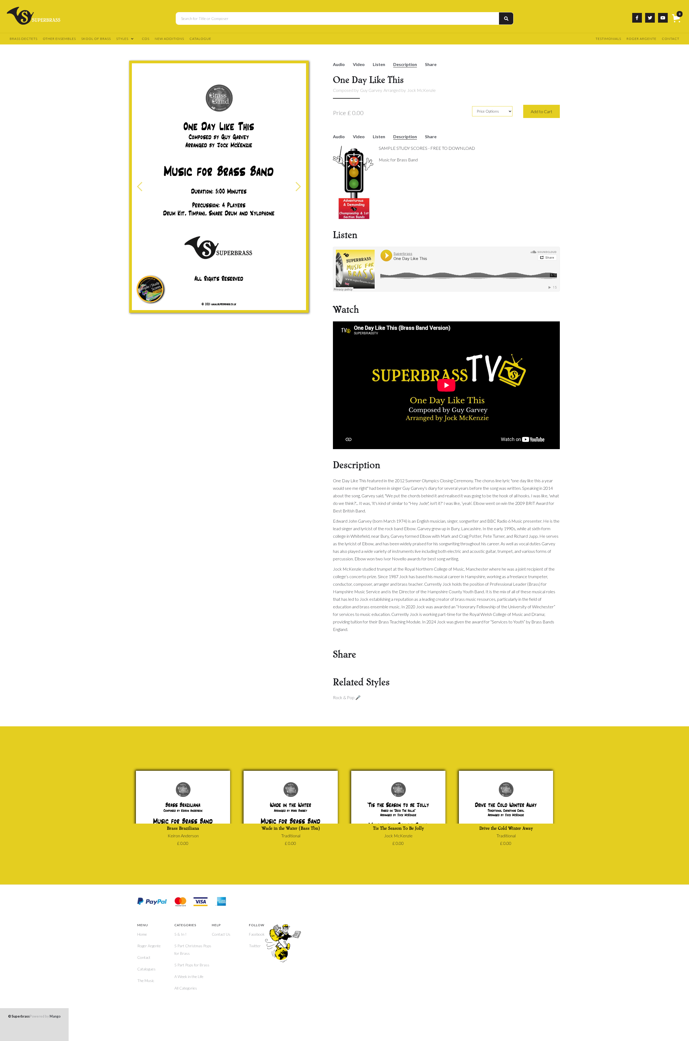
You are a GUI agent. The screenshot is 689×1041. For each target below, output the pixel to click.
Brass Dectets (23, 39)
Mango (45, 1016)
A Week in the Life (188, 976)
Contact (670, 39)
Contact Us (221, 934)
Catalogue (200, 39)
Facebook (257, 934)
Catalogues (146, 969)
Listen (379, 64)
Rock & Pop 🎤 (347, 697)
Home (142, 934)
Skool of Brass (96, 39)
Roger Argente (641, 39)
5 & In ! (180, 934)
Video (359, 64)
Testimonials (608, 39)
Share (431, 64)
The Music (145, 980)
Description (405, 64)
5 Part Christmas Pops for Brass (192, 949)
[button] (677, 19)
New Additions (169, 39)
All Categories (185, 988)
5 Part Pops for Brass (191, 965)
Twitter (255, 945)
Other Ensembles (59, 39)
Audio (339, 64)
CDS (145, 39)
